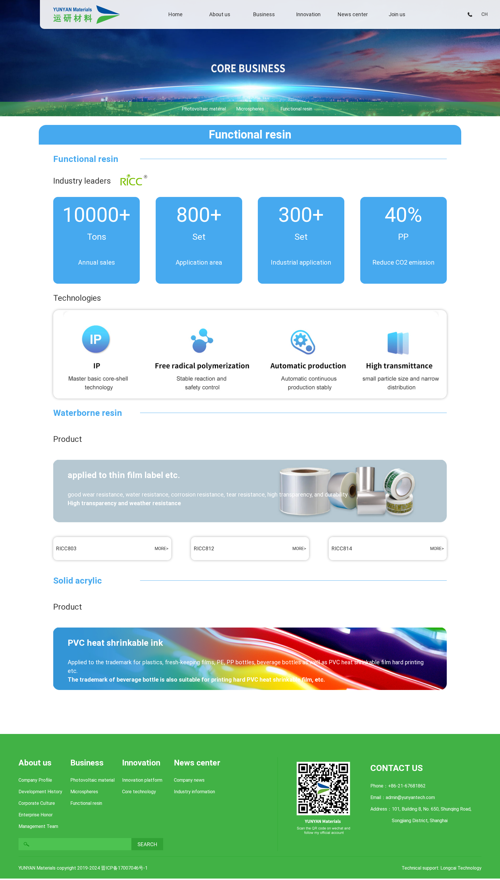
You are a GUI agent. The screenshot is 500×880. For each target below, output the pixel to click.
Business (264, 14)
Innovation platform (142, 780)
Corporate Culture (37, 803)
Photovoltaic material (92, 780)
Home (175, 14)
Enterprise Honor (36, 815)
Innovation (308, 14)
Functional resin (86, 803)
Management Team (38, 826)
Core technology (139, 791)
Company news (189, 780)
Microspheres (84, 791)
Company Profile (35, 780)
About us (219, 14)
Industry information (194, 791)
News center (353, 14)
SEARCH (147, 844)
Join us (397, 14)
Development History (40, 791)
